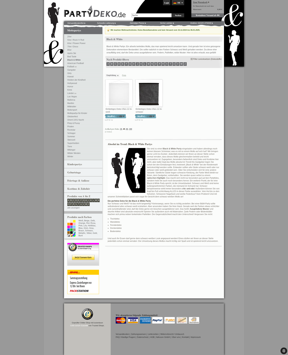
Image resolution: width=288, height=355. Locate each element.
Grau (91, 228)
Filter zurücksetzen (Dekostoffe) (207, 59)
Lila (85, 225)
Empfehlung (111, 75)
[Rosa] (74, 224)
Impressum (196, 337)
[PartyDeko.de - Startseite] (95, 11)
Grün (86, 228)
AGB (152, 337)
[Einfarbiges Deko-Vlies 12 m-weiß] (119, 93)
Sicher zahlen (166, 23)
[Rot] (71, 224)
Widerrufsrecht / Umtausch (172, 334)
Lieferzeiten (153, 334)
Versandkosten (122, 334)
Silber (89, 233)
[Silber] (68, 235)
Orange (81, 223)
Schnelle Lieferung (105, 23)
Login (166, 2)
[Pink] (68, 227)
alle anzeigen (73, 208)
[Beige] (71, 221)
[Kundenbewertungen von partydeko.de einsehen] (83, 244)
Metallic (82, 233)
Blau (80, 228)
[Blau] (68, 230)
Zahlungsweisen (138, 334)
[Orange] (68, 224)
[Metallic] (74, 233)
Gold (95, 233)
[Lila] (71, 227)
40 (124, 129)
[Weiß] (68, 221)
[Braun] (68, 233)
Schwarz (89, 230)
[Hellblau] (74, 227)
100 (130, 129)
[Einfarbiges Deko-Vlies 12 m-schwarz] (149, 93)
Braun (81, 230)
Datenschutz (142, 337)
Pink (80, 225)
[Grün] (71, 230)
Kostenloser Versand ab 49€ (208, 15)
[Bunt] (74, 235)
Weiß (80, 220)
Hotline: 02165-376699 (200, 23)
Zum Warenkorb (200, 2)
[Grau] (74, 230)
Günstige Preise (137, 23)
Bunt (80, 235)
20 (121, 129)
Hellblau (92, 225)
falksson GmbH (163, 337)
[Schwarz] (71, 233)
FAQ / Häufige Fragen (125, 337)
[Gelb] (74, 221)
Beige (87, 220)
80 (127, 129)
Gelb (92, 220)
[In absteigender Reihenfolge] (118, 75)
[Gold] (71, 235)
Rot (88, 223)
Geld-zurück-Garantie (79, 326)
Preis (124, 75)
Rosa (92, 223)
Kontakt (185, 337)
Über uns (176, 337)
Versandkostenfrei (75, 23)
